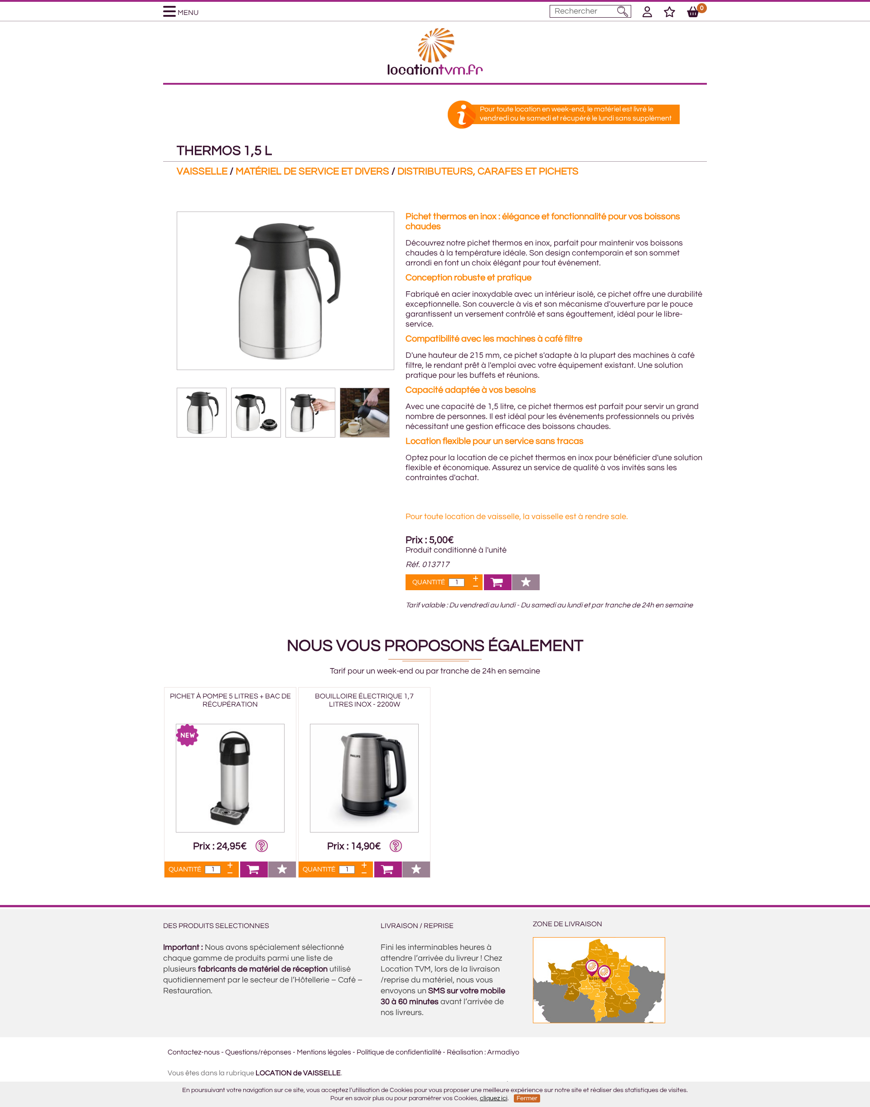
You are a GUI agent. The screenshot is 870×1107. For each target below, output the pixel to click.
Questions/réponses (258, 1052)
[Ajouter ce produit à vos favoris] (526, 587)
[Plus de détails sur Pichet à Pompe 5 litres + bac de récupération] (230, 830)
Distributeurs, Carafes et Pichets (488, 171)
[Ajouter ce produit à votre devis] (498, 587)
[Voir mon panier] (693, 13)
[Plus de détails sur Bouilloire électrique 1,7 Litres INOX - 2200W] (364, 830)
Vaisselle (202, 171)
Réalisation (465, 1052)
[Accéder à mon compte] (647, 13)
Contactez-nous (194, 1052)
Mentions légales (324, 1052)
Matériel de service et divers (312, 171)
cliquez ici (494, 1098)
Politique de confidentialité (399, 1052)
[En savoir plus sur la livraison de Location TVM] (599, 1021)
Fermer (527, 1098)
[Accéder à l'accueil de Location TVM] (435, 72)
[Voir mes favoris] (669, 13)
